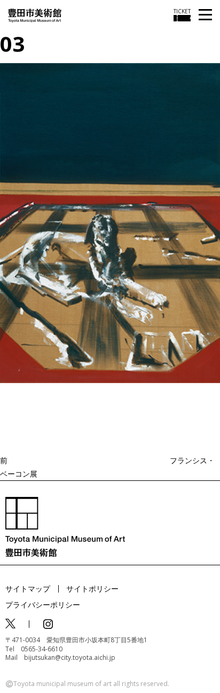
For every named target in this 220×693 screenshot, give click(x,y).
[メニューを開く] (205, 15)
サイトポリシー (92, 588)
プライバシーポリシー (42, 604)
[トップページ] (34, 14)
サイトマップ (27, 588)
